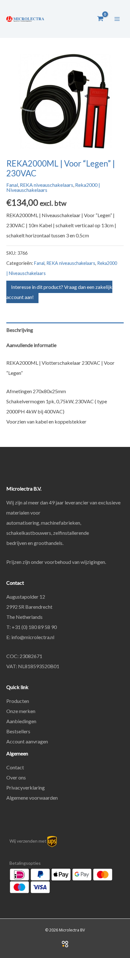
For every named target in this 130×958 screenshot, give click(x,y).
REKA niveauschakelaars (46, 185)
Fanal (12, 185)
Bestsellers (18, 731)
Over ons (16, 777)
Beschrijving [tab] (19, 330)
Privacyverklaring (25, 787)
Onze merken (20, 711)
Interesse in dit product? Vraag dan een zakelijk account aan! (59, 292)
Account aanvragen (27, 741)
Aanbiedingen (21, 721)
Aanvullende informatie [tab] (31, 345)
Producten (17, 701)
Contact (15, 767)
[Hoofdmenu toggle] (117, 18)
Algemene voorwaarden (32, 798)
